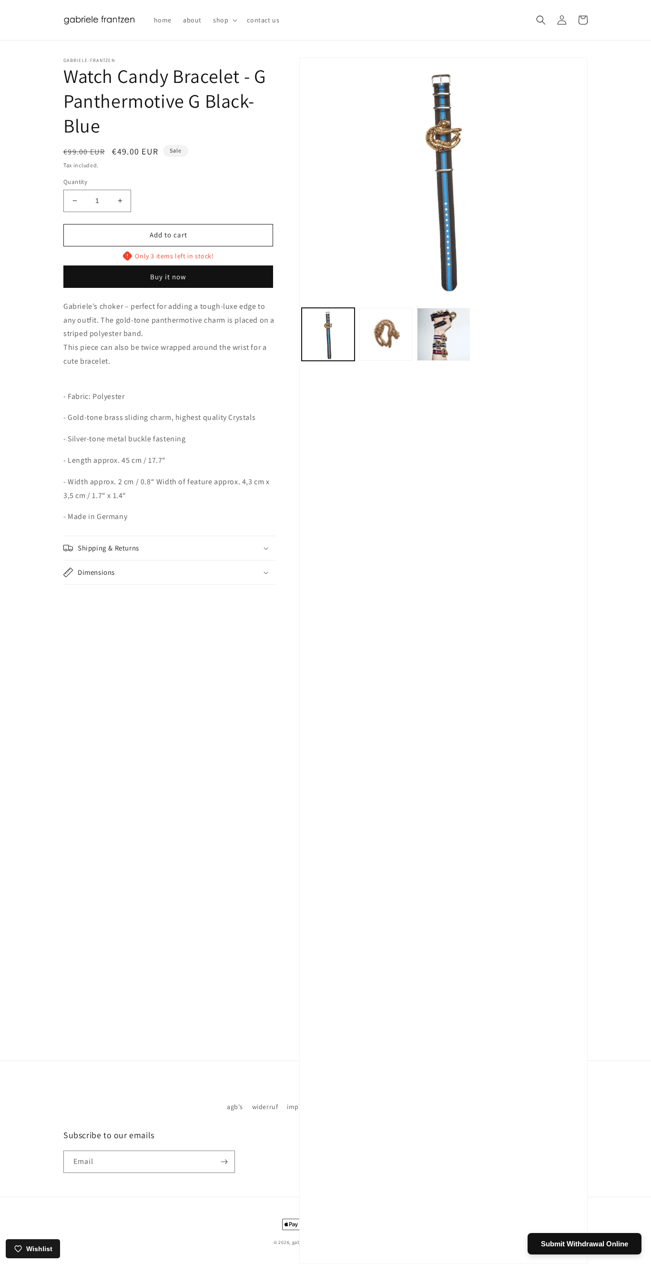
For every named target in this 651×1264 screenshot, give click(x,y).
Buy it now (168, 276)
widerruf (265, 1106)
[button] (224, 20)
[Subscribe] (224, 1162)
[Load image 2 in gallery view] (385, 334)
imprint (298, 1106)
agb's (235, 1106)
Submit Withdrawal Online (584, 1244)
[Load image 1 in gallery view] (328, 334)
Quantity (75, 182)
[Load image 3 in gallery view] (443, 334)
